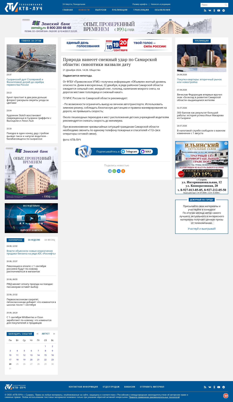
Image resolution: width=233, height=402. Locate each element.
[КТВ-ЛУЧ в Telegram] (223, 10)
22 (45, 359)
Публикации (120, 10)
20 (31, 359)
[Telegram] (110, 171)
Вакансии (129, 387)
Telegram (131, 151)
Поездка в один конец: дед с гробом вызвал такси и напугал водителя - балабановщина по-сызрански (28, 136)
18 (17, 359)
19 (24, 359)
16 (52, 355)
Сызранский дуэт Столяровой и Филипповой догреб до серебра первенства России (25, 82)
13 (31, 355)
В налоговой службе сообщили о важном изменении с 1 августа (201, 132)
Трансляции (141, 10)
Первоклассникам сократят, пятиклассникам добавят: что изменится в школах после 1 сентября (31, 302)
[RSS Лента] (205, 10)
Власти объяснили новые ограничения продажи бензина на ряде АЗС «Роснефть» (31, 252)
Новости (84, 10)
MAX (148, 151)
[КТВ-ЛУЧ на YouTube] (218, 10)
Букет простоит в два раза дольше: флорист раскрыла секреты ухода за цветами (28, 100)
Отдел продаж (111, 387)
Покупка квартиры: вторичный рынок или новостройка (199, 81)
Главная (68, 10)
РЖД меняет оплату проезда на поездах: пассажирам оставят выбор (30, 285)
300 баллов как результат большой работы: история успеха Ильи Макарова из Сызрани (200, 115)
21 (38, 359)
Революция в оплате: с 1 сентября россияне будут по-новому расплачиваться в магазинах (26, 268)
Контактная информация (83, 387)
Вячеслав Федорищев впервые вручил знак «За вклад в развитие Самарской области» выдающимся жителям (199, 97)
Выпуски (101, 10)
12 (24, 355)
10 (10, 355)
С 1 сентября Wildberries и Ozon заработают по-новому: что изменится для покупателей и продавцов (29, 320)
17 (10, 359)
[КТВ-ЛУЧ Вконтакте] (209, 10)
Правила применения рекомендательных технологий (154, 397)
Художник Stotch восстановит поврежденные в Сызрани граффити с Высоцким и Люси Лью (29, 118)
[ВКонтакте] (119, 171)
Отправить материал (152, 387)
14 (38, 355)
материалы (57, 395)
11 (17, 355)
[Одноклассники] (123, 171)
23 (52, 359)
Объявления (162, 10)
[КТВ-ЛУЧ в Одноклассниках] (214, 10)
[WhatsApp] (114, 171)
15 (45, 355)
